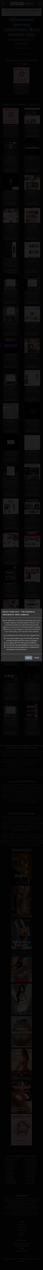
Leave (28, 657)
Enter (37, 657)
